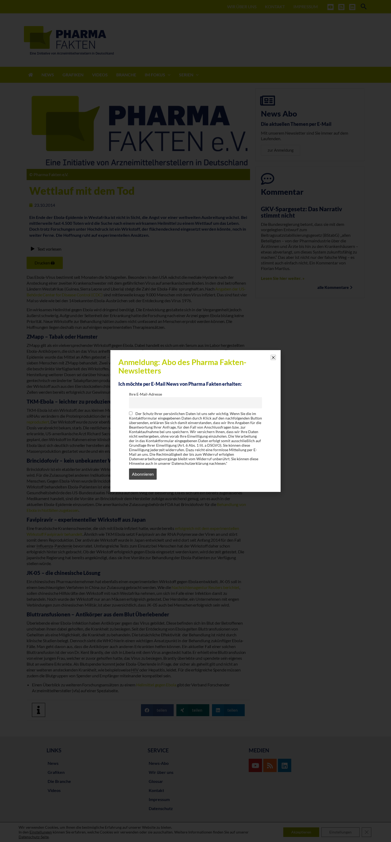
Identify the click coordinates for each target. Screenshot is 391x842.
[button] (273, 357)
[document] (195, 421)
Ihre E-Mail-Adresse (145, 394)
